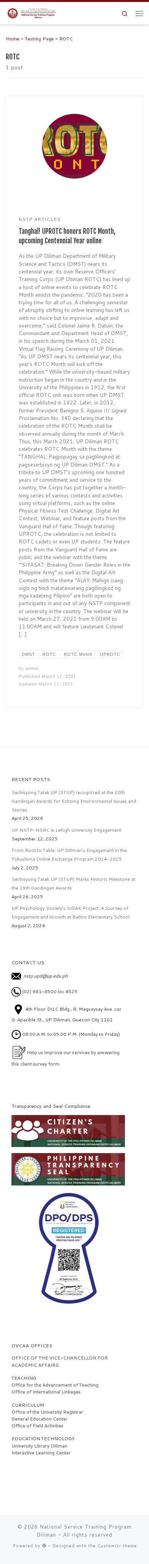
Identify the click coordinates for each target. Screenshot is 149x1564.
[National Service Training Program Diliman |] (33, 13)
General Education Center (39, 1418)
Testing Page (39, 38)
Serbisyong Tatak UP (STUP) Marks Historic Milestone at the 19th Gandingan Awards (73, 883)
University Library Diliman (39, 1446)
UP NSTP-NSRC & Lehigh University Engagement (66, 830)
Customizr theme (117, 1546)
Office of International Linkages (46, 1391)
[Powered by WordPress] (44, 1545)
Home (12, 38)
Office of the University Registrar (47, 1412)
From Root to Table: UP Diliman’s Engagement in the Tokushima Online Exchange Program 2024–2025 (69, 854)
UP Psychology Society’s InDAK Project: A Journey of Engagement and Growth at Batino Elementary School (70, 912)
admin (32, 668)
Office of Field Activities (37, 1425)
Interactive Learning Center (41, 1452)
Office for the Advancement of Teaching (55, 1385)
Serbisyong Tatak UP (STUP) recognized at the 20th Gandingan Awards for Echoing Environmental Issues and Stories (73, 801)
